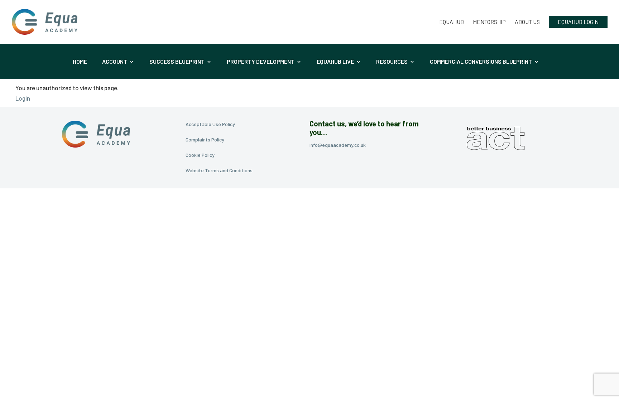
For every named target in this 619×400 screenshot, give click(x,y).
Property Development (260, 62)
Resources (392, 62)
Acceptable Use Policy (210, 124)
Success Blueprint (177, 62)
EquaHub (451, 22)
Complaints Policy (205, 139)
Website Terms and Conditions (219, 170)
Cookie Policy (200, 155)
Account (114, 62)
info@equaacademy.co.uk (338, 145)
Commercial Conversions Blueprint (481, 62)
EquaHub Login (578, 21)
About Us (527, 22)
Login (22, 98)
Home (80, 62)
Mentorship (489, 22)
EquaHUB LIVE (335, 62)
